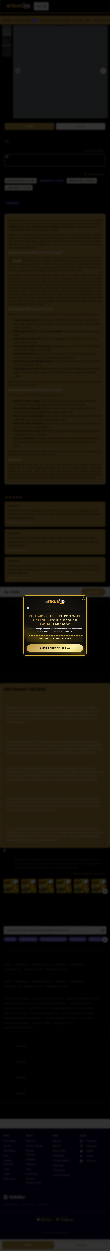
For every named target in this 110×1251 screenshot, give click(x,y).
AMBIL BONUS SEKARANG (55, 648)
